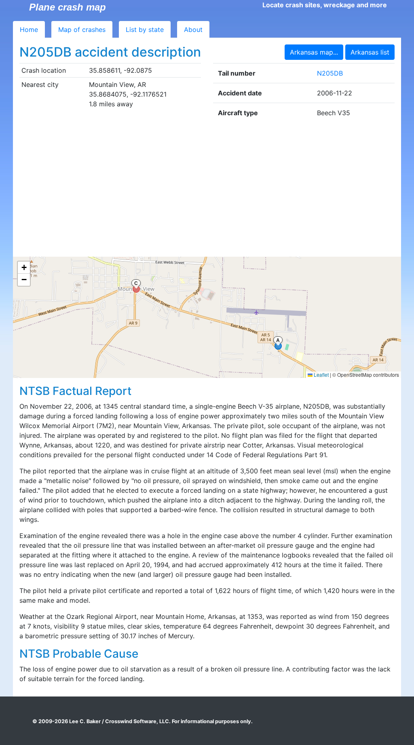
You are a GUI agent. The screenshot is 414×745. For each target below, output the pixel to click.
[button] (24, 268)
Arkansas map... (314, 52)
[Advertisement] (207, 189)
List (145, 29)
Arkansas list (370, 52)
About (193, 29)
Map (82, 29)
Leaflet (321, 374)
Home (29, 29)
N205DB (330, 73)
